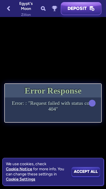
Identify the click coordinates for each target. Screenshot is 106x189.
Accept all (86, 171)
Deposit (77, 8)
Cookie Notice (19, 169)
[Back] (8, 8)
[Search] (43, 8)
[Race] (54, 8)
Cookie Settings (20, 179)
